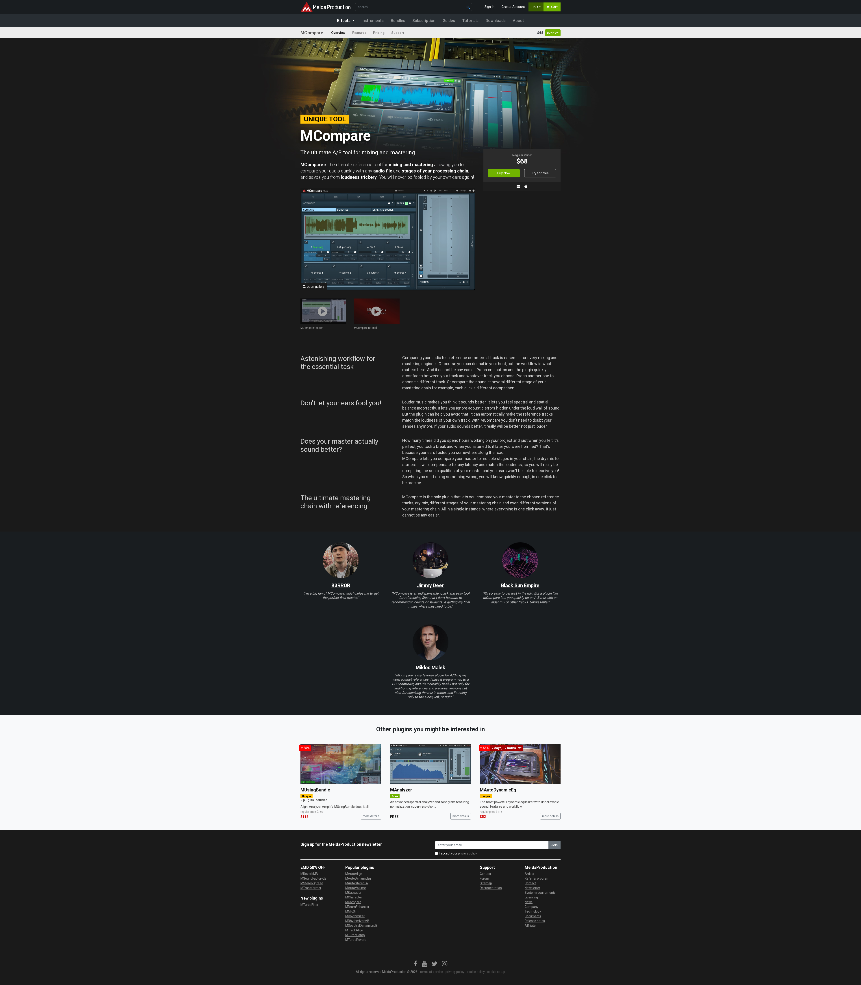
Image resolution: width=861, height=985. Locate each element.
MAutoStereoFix (356, 883)
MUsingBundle (315, 790)
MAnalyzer (401, 790)
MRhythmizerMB (357, 921)
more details (371, 816)
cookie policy (476, 972)
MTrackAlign (354, 930)
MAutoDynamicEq (498, 790)
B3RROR (340, 585)
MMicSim (352, 911)
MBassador (353, 892)
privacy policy (467, 853)
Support (397, 33)
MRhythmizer (355, 916)
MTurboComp (355, 935)
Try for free (540, 173)
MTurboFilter (309, 905)
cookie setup (496, 972)
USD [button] (534, 7)
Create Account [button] (513, 7)
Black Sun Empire (520, 585)
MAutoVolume (355, 888)
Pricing (379, 33)
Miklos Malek (430, 667)
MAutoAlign (353, 874)
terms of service (431, 972)
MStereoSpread (311, 883)
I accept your (458, 853)
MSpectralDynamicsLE (361, 925)
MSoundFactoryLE (313, 878)
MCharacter (353, 897)
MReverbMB (309, 874)
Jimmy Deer (430, 585)
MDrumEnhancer (357, 907)
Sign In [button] (489, 7)
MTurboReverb (355, 939)
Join (554, 845)
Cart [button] (554, 7)
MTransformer (310, 888)
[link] (415, 964)
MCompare (353, 902)
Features (359, 33)
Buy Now (553, 32)
